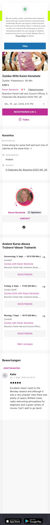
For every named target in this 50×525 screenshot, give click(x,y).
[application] (25, 262)
